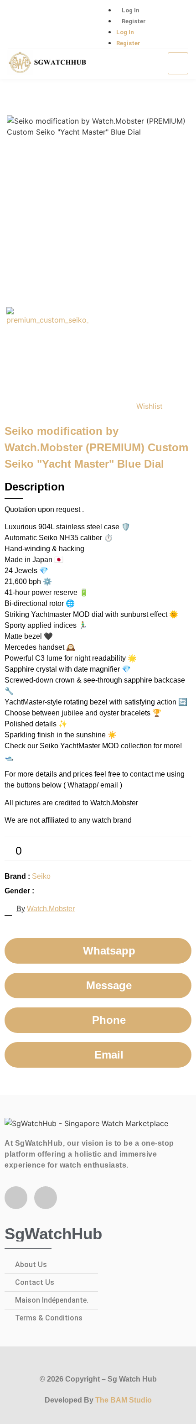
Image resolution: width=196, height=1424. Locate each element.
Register (134, 21)
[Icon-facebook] (19, 24)
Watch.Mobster (51, 909)
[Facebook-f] (16, 1197)
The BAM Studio (123, 1400)
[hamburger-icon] (178, 63)
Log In (130, 10)
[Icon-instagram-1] (48, 24)
